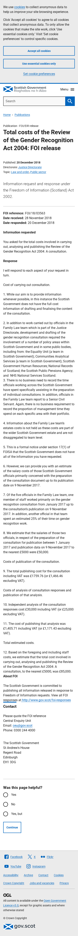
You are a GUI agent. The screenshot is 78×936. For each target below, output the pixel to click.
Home (7, 114)
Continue (12, 827)
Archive (28, 875)
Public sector (38, 172)
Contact (43, 875)
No (13, 804)
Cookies (59, 875)
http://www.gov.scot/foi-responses (46, 700)
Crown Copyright (13, 883)
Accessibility (10, 875)
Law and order (20, 172)
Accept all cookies (39, 50)
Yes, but (16, 814)
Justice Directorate (30, 167)
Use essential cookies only (39, 63)
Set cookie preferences (39, 74)
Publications (22, 114)
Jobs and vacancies (42, 883)
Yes (13, 795)
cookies (19, 7)
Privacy (64, 883)
